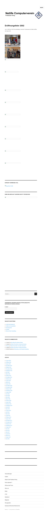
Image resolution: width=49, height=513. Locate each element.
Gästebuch (7, 497)
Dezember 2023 (9, 365)
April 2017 (8, 433)
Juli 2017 (8, 428)
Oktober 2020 (8, 388)
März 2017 (8, 435)
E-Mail (6, 306)
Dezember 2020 (9, 385)
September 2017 (9, 425)
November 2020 (9, 387)
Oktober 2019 (8, 403)
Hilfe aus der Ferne (9, 485)
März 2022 (8, 373)
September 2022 (9, 370)
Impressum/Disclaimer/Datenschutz (12, 505)
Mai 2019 (8, 408)
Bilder (6, 491)
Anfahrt (6, 476)
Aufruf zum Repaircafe (10, 324)
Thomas (7, 345)
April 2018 (8, 415)
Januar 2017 (8, 437)
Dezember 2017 (9, 420)
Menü (41, 7)
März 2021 (8, 382)
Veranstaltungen (8, 473)
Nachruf (7, 329)
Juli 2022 (8, 372)
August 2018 (8, 410)
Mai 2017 (8, 432)
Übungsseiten (8, 502)
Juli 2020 (8, 393)
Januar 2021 (8, 383)
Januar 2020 (8, 402)
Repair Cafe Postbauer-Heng (11, 479)
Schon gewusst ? (8, 482)
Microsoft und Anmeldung (11, 331)
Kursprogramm (9, 327)
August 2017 (8, 427)
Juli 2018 (8, 412)
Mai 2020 (8, 397)
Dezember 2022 (9, 368)
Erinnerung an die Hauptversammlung (21, 349)
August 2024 (8, 360)
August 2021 (8, 380)
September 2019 (9, 405)
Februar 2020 (8, 400)
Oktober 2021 (8, 378)
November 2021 (9, 377)
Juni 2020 (8, 395)
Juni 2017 (8, 430)
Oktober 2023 (8, 367)
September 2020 (9, 390)
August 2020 (8, 392)
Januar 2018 (8, 418)
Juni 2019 (8, 407)
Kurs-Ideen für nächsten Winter (17, 342)
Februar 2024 (8, 362)
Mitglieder (7, 500)
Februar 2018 (8, 417)
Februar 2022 (8, 375)
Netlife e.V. (6, 509)
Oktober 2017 (8, 423)
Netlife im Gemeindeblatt (10, 326)
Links (6, 494)
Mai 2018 (8, 413)
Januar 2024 (8, 363)
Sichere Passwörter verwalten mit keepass (18, 344)
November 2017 (9, 422)
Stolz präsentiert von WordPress (15, 509)
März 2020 (8, 398)
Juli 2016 (8, 438)
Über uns (7, 488)
